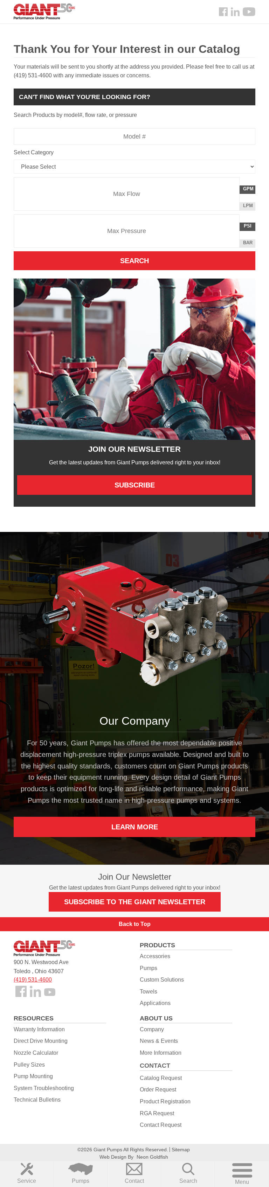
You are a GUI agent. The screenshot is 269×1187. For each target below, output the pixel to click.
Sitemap (181, 1149)
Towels (148, 992)
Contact (134, 1181)
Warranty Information (39, 1029)
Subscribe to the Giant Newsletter (134, 902)
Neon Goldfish (152, 1157)
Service (26, 1181)
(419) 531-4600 (33, 980)
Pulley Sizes (29, 1065)
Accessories (155, 956)
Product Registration (165, 1101)
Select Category (34, 152)
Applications (155, 1003)
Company (152, 1029)
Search (188, 1181)
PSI (249, 227)
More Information (160, 1053)
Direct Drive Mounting (41, 1041)
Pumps (80, 1181)
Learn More (134, 827)
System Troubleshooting (44, 1088)
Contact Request (160, 1125)
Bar (248, 242)
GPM (249, 190)
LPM (249, 207)
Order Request (158, 1090)
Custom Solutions (162, 980)
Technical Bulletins (37, 1100)
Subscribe (135, 485)
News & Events (159, 1041)
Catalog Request (161, 1078)
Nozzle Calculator (36, 1053)
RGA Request (157, 1113)
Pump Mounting (33, 1076)
